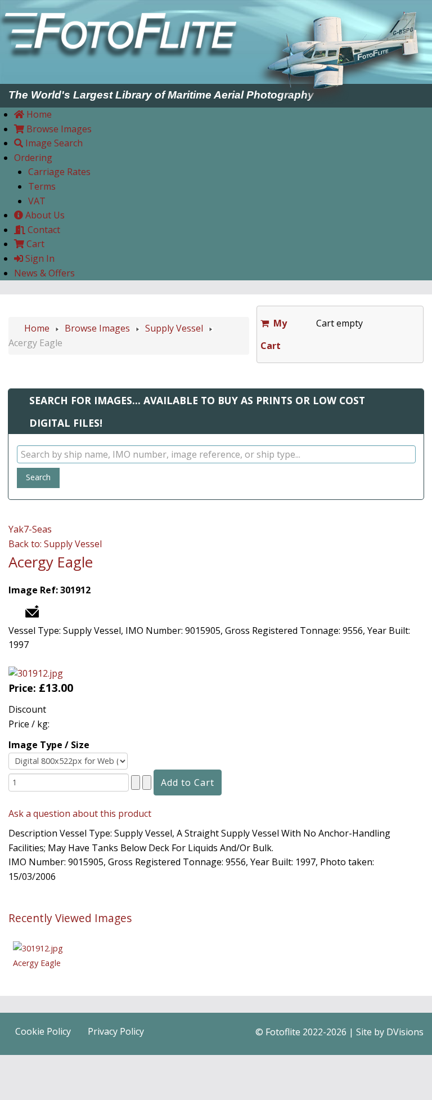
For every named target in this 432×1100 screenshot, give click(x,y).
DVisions (405, 1032)
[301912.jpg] (35, 673)
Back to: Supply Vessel (55, 544)
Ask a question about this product (79, 813)
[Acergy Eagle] (38, 947)
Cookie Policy (43, 1031)
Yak (16, 529)
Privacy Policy (116, 1031)
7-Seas (38, 529)
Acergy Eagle (37, 963)
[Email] (32, 610)
